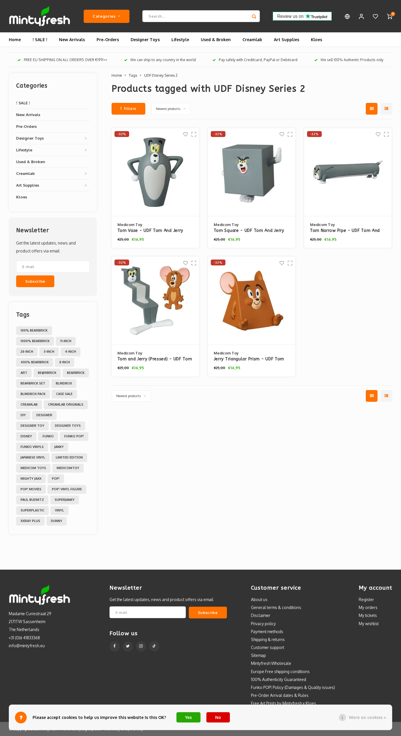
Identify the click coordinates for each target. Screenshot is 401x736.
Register (366, 599)
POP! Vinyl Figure (67, 489)
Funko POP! (74, 436)
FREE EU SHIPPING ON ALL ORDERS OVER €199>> (65, 60)
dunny (56, 521)
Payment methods (267, 631)
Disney (26, 436)
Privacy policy (263, 623)
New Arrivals (72, 39)
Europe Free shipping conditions (280, 671)
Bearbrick (76, 373)
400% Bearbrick (35, 362)
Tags (133, 75)
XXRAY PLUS (30, 521)
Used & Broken (216, 39)
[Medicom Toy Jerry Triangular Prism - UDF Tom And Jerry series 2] (252, 301)
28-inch (27, 351)
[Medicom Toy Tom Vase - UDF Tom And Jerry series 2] (155, 172)
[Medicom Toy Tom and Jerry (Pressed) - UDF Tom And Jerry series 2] (155, 301)
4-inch (70, 351)
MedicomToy (68, 468)
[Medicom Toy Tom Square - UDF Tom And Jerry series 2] (252, 172)
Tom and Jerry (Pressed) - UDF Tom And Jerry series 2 (154, 359)
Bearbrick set (33, 383)
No (218, 717)
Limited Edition (69, 457)
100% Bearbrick (34, 330)
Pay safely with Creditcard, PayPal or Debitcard (258, 60)
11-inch (65, 341)
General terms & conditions (276, 607)
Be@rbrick (47, 373)
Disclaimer (260, 615)
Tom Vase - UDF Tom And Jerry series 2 (150, 231)
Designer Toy (32, 426)
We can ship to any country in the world (163, 60)
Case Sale (64, 394)
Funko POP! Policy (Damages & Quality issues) (293, 687)
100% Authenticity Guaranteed (278, 679)
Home (15, 39)
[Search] (254, 16)
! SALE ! (40, 39)
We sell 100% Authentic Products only (352, 60)
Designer (44, 415)
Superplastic (32, 510)
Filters (130, 108)
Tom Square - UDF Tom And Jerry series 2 (249, 231)
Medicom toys (33, 468)
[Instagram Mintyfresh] (141, 646)
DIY (23, 415)
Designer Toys (145, 39)
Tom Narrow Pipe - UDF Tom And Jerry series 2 (345, 231)
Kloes (316, 39)
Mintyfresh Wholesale (271, 663)
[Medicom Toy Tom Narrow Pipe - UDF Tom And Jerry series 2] (348, 172)
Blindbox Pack (33, 394)
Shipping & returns (268, 639)
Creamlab (252, 39)
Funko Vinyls (32, 447)
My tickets (368, 615)
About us (259, 599)
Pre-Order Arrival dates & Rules (280, 695)
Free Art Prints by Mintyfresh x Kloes (283, 703)
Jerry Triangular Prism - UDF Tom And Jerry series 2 (249, 359)
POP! (56, 478)
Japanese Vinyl (33, 457)
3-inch (49, 351)
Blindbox (64, 383)
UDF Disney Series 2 (161, 75)
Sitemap (258, 655)
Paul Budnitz (32, 500)
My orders (368, 607)
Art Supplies (286, 39)
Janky (59, 447)
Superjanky (65, 500)
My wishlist (369, 623)
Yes (188, 717)
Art (24, 373)
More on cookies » (367, 717)
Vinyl (59, 510)
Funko (48, 436)
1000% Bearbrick (35, 341)
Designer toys (68, 426)
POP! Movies (31, 489)
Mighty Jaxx (31, 478)
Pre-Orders (108, 39)
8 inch (64, 362)
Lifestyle (180, 39)
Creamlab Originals (65, 404)
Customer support (267, 647)
